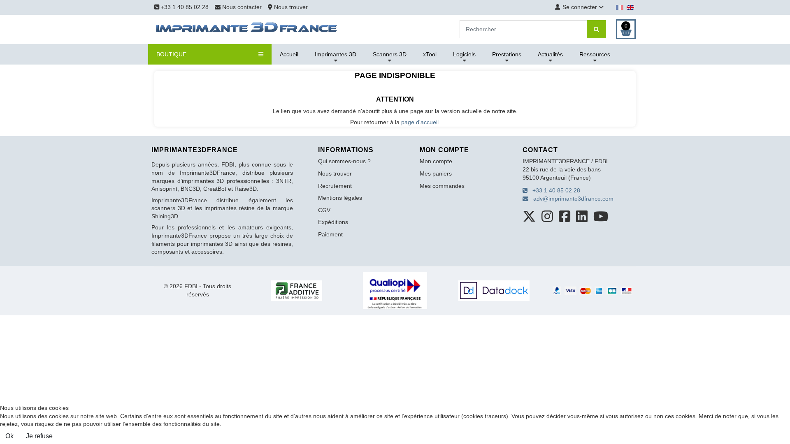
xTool (430, 54)
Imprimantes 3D (335, 54)
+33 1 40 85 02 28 (184, 7)
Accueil (289, 54)
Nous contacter (242, 7)
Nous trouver (290, 7)
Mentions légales (340, 197)
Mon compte (436, 161)
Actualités (550, 54)
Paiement (330, 234)
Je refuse (39, 435)
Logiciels (464, 54)
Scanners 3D (390, 54)
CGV (324, 210)
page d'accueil (420, 122)
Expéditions (333, 222)
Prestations (506, 54)
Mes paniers (436, 173)
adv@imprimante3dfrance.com (570, 198)
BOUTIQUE (171, 54)
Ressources (594, 54)
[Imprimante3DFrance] (246, 28)
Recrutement (335, 186)
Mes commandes (442, 186)
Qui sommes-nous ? (344, 161)
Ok (9, 435)
